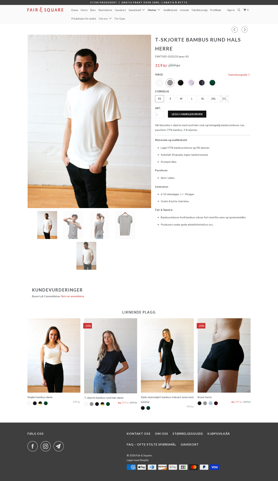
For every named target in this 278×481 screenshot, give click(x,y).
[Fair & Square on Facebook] (33, 446)
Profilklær (215, 10)
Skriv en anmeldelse (72, 296)
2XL (213, 98)
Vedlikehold (170, 10)
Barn (93, 10)
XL (202, 98)
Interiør (184, 10)
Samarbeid (135, 10)
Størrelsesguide (238, 74)
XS (159, 98)
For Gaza (120, 18)
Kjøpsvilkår (218, 433)
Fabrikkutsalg (199, 10)
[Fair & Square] (46, 10)
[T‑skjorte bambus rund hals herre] (89, 121)
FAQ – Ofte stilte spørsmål (151, 444)
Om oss (104, 18)
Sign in (231, 10)
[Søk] (239, 10)
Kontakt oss (139, 433)
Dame (74, 10)
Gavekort (120, 10)
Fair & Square (144, 455)
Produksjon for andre (83, 18)
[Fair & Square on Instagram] (46, 446)
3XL (224, 98)
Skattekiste (105, 10)
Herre (84, 10)
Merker (153, 10)
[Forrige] (235, 30)
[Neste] (245, 30)
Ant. (158, 108)
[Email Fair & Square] (60, 446)
